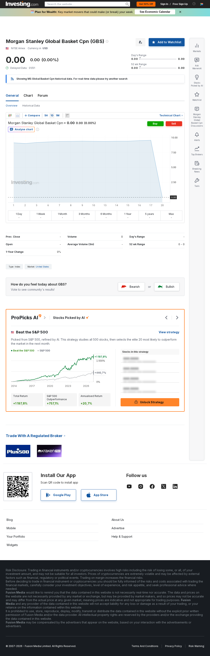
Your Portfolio (16, 536)
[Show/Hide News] (67, 115)
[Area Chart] (17, 115)
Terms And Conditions (144, 646)
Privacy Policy (173, 646)
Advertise (118, 528)
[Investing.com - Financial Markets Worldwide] (22, 4)
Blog (10, 519)
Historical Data (31, 105)
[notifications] (194, 4)
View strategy (169, 332)
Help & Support (122, 536)
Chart (28, 95)
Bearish (135, 286)
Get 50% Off (146, 4)
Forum (43, 95)
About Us (118, 519)
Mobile (11, 528)
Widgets (12, 545)
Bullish (170, 286)
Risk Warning (196, 646)
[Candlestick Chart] (10, 115)
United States (42, 266)
